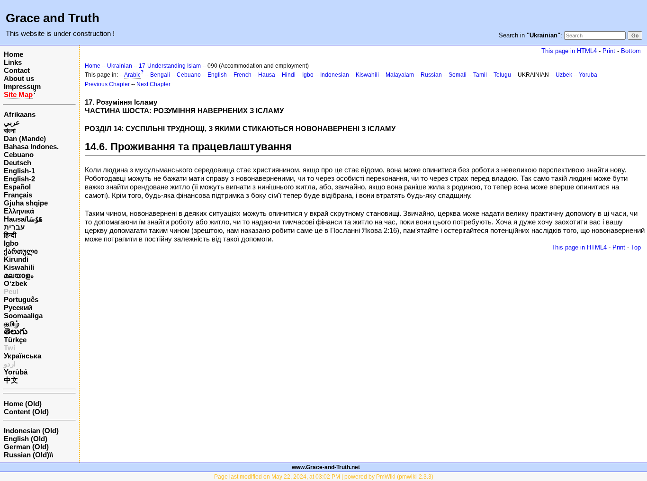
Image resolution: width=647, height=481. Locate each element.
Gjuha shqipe (26, 203)
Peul (11, 291)
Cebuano (19, 155)
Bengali (160, 74)
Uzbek (564, 74)
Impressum (22, 86)
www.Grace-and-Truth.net (326, 467)
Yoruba (588, 74)
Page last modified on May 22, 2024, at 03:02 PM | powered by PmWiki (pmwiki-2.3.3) (323, 476)
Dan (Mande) (25, 138)
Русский (18, 307)
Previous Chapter (107, 84)
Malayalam (400, 74)
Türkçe (15, 340)
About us (19, 78)
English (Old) (25, 439)
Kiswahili (19, 267)
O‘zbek (15, 283)
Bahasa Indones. (31, 147)
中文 (11, 380)
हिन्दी (10, 235)
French (243, 74)
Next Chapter (153, 84)
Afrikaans (20, 114)
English (217, 74)
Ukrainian (119, 65)
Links (13, 62)
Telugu (502, 74)
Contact (17, 70)
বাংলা (10, 130)
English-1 (19, 171)
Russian (431, 74)
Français (18, 195)
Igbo (11, 243)
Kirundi (16, 259)
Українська (22, 356)
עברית (14, 227)
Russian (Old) (26, 455)
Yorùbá (15, 372)
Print (608, 50)
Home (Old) (23, 404)
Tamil (480, 74)
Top (636, 247)
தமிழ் (11, 324)
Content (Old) (26, 412)
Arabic (132, 74)
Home (13, 54)
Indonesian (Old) (31, 431)
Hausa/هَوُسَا (23, 219)
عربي (12, 122)
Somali (458, 74)
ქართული (21, 251)
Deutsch (17, 163)
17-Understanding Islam (170, 65)
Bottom (631, 50)
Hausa (266, 74)
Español (17, 187)
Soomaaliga (23, 316)
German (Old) (26, 447)
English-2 (19, 179)
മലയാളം (18, 275)
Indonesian (334, 74)
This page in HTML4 (569, 50)
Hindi (289, 74)
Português (21, 299)
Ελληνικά (19, 211)
